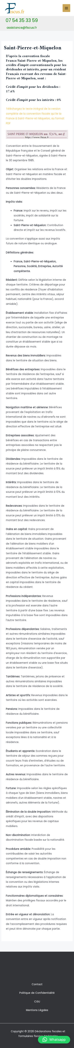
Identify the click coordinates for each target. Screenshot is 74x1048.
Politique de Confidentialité (37, 993)
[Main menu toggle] (66, 8)
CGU (37, 1001)
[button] (54, 1039)
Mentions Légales (37, 1010)
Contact (37, 984)
